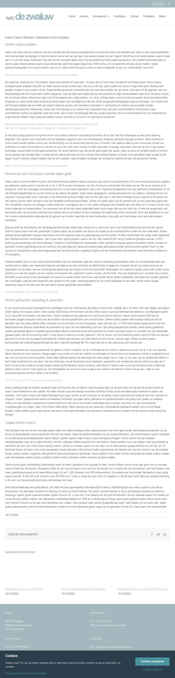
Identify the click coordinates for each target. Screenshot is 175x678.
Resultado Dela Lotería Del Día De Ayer (143, 589)
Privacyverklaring (14, 673)
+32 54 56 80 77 (103, 621)
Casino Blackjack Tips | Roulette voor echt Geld (31, 292)
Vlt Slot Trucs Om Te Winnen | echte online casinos (33, 380)
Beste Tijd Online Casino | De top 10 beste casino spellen (36, 165)
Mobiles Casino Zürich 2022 (24, 589)
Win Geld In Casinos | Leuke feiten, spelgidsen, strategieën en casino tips (45, 128)
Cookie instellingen (36, 673)
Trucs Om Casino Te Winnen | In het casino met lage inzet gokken (41, 75)
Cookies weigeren (152, 669)
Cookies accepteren (152, 661)
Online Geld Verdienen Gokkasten (84, 589)
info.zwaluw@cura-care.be (110, 625)
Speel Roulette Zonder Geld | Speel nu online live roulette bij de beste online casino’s (51, 124)
